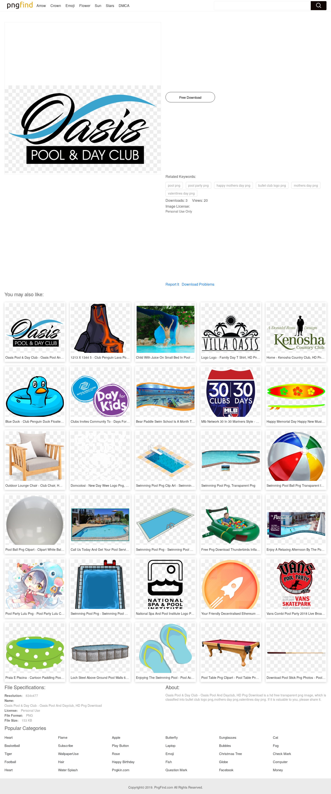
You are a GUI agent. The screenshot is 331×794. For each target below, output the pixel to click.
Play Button (120, 745)
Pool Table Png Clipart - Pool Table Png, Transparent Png (242, 677)
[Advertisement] (83, 53)
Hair (61, 761)
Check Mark (282, 753)
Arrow (41, 5)
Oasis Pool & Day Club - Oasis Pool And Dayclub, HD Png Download (54, 357)
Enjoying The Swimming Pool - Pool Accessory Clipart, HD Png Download (188, 677)
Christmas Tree (230, 753)
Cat (275, 737)
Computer (280, 761)
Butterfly (172, 737)
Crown (55, 5)
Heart (9, 737)
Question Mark (176, 769)
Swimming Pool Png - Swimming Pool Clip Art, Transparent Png (181, 549)
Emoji (70, 5)
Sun (98, 5)
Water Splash (68, 769)
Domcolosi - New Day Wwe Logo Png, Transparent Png (110, 485)
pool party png (198, 185)
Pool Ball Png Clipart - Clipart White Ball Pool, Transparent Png (50, 549)
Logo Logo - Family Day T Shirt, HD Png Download (237, 357)
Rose (116, 753)
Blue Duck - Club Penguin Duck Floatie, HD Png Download (46, 421)
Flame (62, 737)
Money (278, 769)
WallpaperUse (68, 753)
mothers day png (306, 185)
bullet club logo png (272, 185)
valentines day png (181, 193)
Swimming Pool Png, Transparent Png (228, 485)
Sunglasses (227, 737)
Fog (276, 745)
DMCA (124, 5)
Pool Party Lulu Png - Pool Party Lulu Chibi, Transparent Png (48, 613)
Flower (84, 5)
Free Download (190, 97)
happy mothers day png (233, 185)
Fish (169, 761)
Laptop (170, 745)
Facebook (226, 769)
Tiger (8, 753)
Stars (110, 5)
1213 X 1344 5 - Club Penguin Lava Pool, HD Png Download (114, 357)
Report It (172, 284)
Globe (223, 761)
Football (10, 761)
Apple (116, 737)
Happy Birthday (123, 761)
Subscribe (65, 745)
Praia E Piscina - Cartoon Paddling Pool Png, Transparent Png (49, 677)
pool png (174, 185)
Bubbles (225, 745)
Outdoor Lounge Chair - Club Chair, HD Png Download (44, 485)
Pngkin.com (120, 769)
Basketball (12, 745)
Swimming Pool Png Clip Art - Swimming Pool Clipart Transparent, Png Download (193, 485)
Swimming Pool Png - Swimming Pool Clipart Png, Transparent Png (118, 613)
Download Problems (198, 284)
